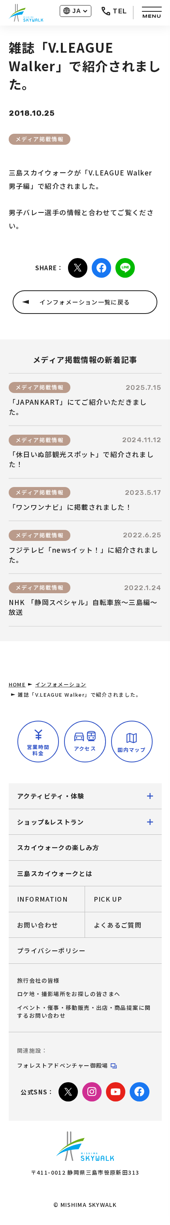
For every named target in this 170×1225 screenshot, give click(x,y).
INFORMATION (42, 899)
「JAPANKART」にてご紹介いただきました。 (78, 407)
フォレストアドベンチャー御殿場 (62, 1065)
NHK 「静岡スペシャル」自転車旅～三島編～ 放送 (83, 607)
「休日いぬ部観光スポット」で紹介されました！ (81, 459)
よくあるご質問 (118, 925)
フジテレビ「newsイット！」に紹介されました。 (84, 555)
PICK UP (108, 899)
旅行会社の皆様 (38, 980)
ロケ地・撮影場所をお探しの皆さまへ (68, 994)
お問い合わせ (37, 925)
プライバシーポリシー (51, 950)
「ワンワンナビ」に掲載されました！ (70, 507)
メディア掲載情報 (39, 139)
